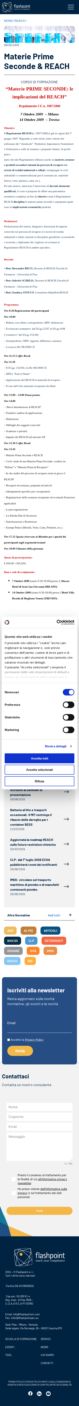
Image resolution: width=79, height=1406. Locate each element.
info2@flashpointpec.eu (24, 1318)
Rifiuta (39, 781)
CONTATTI (47, 1363)
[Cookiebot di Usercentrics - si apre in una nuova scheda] (56, 622)
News (44, 1347)
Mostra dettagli (56, 746)
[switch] (68, 704)
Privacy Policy (34, 1039)
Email (11, 1023)
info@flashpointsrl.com (26, 1314)
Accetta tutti (39, 758)
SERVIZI (46, 1339)
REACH (21, 20)
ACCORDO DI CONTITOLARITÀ (41, 1384)
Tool (8, 1355)
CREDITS (21, 1384)
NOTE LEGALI (49, 1381)
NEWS (9, 20)
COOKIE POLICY (33, 1381)
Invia (39, 1210)
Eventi (9, 1347)
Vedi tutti (54, 915)
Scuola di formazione (21, 1339)
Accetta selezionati (39, 769)
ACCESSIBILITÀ (64, 1384)
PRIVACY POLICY (16, 1381)
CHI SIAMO (47, 1355)
